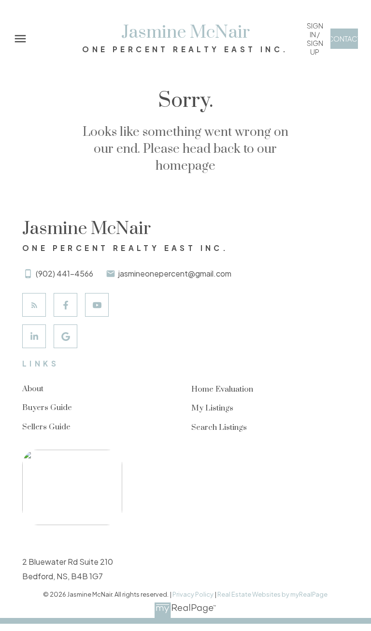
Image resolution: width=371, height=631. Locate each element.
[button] (314, 38)
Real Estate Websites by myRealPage (272, 594)
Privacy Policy (193, 594)
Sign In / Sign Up (315, 38)
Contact (344, 38)
